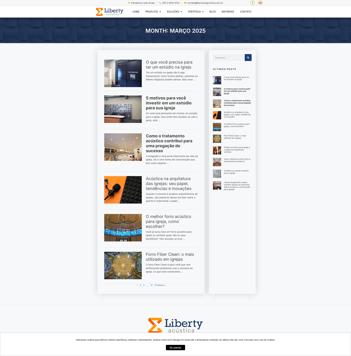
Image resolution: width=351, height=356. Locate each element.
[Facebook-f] (252, 3)
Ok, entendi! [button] (175, 347)
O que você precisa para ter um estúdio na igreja (169, 64)
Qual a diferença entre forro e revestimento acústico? (237, 160)
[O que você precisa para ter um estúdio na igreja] (123, 73)
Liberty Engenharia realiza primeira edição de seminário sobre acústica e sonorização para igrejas (237, 185)
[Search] (248, 57)
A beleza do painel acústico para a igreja (236, 171)
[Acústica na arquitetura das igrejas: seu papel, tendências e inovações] (123, 189)
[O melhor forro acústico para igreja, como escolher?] (123, 227)
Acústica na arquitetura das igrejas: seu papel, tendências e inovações (169, 183)
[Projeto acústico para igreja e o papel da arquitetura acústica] (217, 150)
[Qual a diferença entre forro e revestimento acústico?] (217, 162)
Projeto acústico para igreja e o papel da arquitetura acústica (237, 149)
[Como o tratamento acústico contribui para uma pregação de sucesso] (123, 147)
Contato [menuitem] (245, 11)
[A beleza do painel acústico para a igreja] (217, 173)
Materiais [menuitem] (228, 11)
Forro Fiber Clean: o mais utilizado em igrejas (170, 257)
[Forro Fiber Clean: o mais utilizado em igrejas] (123, 265)
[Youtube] (260, 3)
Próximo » (160, 285)
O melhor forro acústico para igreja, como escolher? (168, 221)
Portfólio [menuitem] (194, 11)
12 (151, 285)
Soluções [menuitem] (173, 11)
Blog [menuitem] (213, 11)
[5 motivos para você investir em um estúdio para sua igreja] (123, 109)
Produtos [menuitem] (151, 11)
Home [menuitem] (136, 11)
